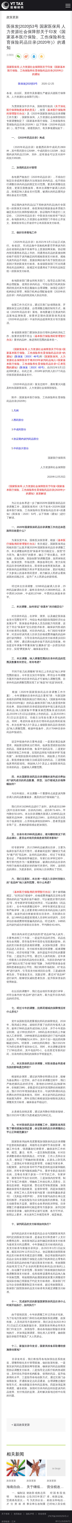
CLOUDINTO (64, 1521)
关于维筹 (6, 1514)
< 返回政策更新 (21, 1424)
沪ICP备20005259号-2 (58, 1516)
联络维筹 (42, 1514)
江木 (14, 1521)
